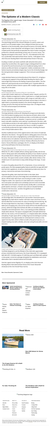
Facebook (23, 404)
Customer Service (6, 408)
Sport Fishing (34, 410)
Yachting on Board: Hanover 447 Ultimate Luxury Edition (39, 288)
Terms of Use (14, 404)
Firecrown (31, 421)
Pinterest (23, 408)
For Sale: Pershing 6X (9, 385)
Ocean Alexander (9, 272)
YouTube (23, 410)
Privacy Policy (15, 402)
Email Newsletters (25, 402)
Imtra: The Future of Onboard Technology (15, 304)
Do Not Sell (14, 414)
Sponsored (5, 13)
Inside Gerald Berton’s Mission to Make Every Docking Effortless (16, 288)
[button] (33, 24)
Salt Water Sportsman (35, 408)
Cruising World (34, 404)
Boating (32, 402)
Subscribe (4, 402)
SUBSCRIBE (42, 2)
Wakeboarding (34, 412)
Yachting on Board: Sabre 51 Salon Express (39, 304)
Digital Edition (5, 406)
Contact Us (14, 406)
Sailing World (34, 406)
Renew (4, 404)
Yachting (33, 414)
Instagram (24, 406)
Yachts (21, 272)
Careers (13, 408)
